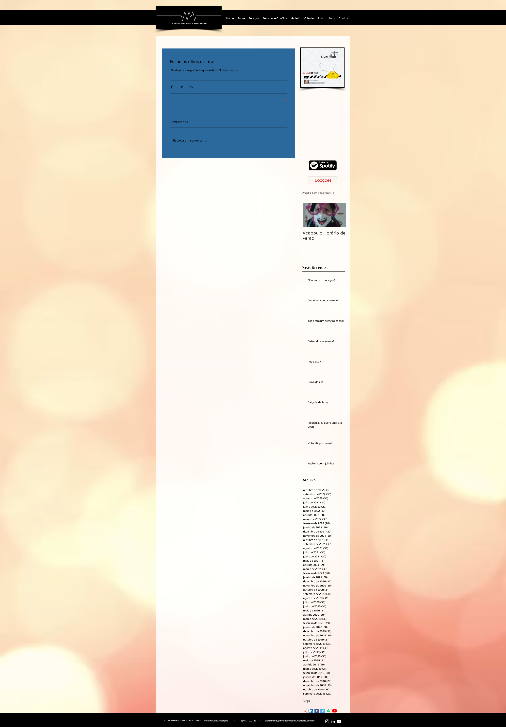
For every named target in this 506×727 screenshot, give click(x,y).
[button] (360, 320)
